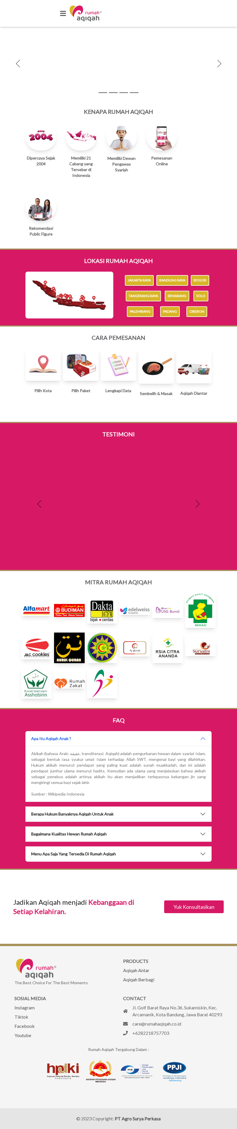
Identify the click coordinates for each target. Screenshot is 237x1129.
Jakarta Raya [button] (139, 280)
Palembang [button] (140, 311)
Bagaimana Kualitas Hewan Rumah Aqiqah (69, 833)
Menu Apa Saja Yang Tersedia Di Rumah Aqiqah (73, 853)
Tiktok (21, 1016)
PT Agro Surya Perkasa (138, 1118)
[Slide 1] (103, 92)
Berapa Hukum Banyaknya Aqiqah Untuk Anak (72, 813)
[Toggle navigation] (63, 13)
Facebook (24, 1026)
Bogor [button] (200, 280)
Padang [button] (170, 311)
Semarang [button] (177, 296)
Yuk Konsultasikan (193, 907)
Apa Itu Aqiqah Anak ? (51, 738)
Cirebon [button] (196, 311)
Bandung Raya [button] (172, 280)
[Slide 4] (134, 92)
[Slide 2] (113, 92)
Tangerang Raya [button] (143, 296)
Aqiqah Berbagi (138, 979)
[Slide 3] (123, 92)
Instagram (24, 1007)
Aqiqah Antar (136, 970)
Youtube (22, 1035)
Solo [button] (200, 296)
